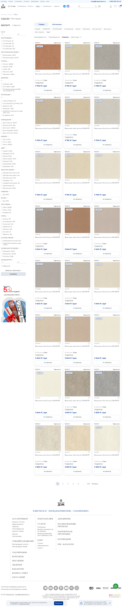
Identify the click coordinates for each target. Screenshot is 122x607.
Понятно (58, 603)
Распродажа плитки (20, 544)
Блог (40, 540)
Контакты (26, 1)
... (83, 484)
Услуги (42, 524)
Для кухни (107, 29)
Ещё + (49, 32)
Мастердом (10, 594)
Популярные (68, 29)
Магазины (18, 560)
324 (88, 484)
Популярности (54, 37)
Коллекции (57, 24)
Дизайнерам (35, 1)
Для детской (96, 29)
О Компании (19, 552)
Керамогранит (18, 524)
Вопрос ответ (20, 573)
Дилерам (17, 565)
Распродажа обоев (19, 547)
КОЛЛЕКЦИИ (57, 29)
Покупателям (45, 519)
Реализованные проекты (67, 525)
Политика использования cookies (14, 589)
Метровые (86, 29)
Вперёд (95, 484)
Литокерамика (18, 529)
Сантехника (16, 536)
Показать (13, 274)
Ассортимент (20, 519)
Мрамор (15, 526)
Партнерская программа (65, 532)
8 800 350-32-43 (115, 1)
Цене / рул (75, 37)
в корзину (48, 90)
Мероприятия (43, 546)
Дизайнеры (64, 519)
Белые (78, 29)
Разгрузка (41, 527)
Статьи (40, 543)
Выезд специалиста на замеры (45, 530)
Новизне (65, 37)
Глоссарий (18, 577)
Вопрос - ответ (44, 1)
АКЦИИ (37, 29)
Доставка (4, 1)
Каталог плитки (18, 522)
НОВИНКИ (46, 29)
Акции (40, 548)
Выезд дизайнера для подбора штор (45, 534)
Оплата (10, 1)
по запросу (47, 145)
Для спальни (39, 32)
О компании (18, 1)
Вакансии (18, 569)
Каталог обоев (18, 531)
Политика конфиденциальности (13, 587)
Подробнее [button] (39, 82)
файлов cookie (24, 604)
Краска (15, 534)
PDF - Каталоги (66, 544)
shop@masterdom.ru (98, 1)
